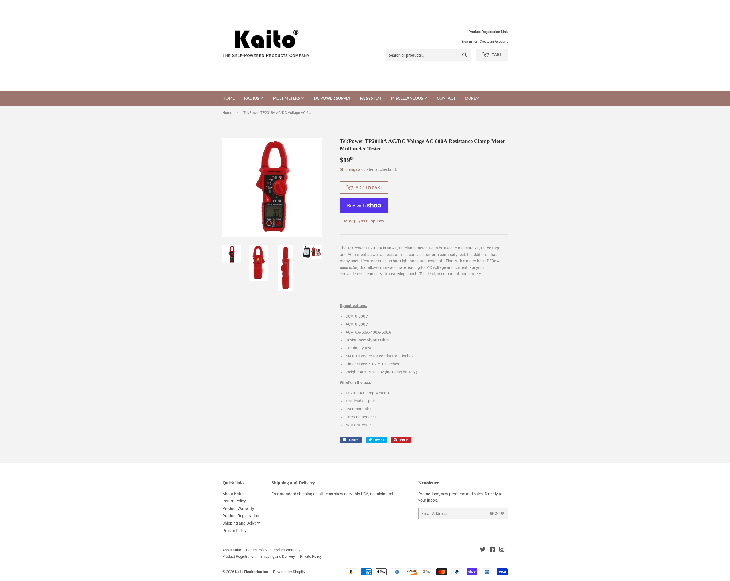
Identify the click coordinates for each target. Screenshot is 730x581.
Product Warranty (238, 508)
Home (228, 98)
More (470, 98)
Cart (496, 54)
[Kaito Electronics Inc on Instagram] (502, 550)
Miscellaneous (407, 98)
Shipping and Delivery (241, 523)
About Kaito (233, 494)
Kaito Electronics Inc (251, 572)
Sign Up (497, 514)
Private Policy (234, 530)
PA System (370, 98)
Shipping (347, 169)
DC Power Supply (332, 98)
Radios (252, 98)
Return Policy (234, 501)
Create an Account (494, 42)
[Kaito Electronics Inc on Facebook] (492, 550)
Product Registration (240, 516)
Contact (446, 98)
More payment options (364, 221)
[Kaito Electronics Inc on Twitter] (483, 550)
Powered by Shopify (289, 572)
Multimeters (287, 98)
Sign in (466, 42)
